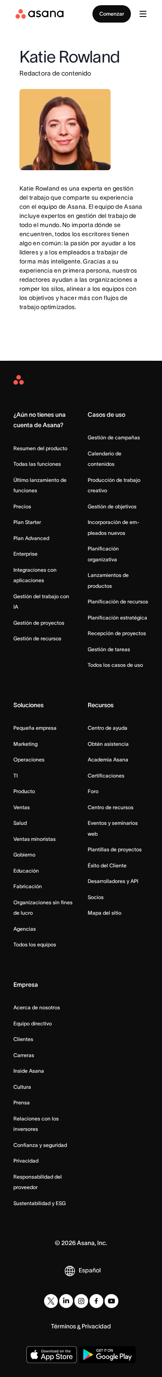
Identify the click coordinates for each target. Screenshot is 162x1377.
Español (90, 1270)
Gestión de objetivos (112, 506)
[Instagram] (81, 1301)
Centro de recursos (110, 807)
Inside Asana (28, 1071)
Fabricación (27, 886)
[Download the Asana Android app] (107, 1354)
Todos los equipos (34, 944)
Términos (63, 1326)
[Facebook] (96, 1301)
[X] (51, 1301)
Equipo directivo (32, 1023)
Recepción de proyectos (117, 633)
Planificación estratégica (117, 617)
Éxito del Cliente (107, 865)
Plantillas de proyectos (115, 849)
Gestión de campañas (114, 437)
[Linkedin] (66, 1301)
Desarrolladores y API (113, 881)
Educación (26, 870)
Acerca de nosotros (36, 1007)
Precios (22, 506)
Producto (24, 791)
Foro (93, 791)
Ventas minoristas (34, 839)
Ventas (21, 807)
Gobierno (24, 854)
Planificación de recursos (118, 601)
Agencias (24, 929)
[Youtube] (111, 1301)
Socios (96, 897)
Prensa (21, 1102)
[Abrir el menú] (143, 14)
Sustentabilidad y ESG (39, 1203)
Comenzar (111, 13)
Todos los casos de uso (115, 665)
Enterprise (25, 554)
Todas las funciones (37, 464)
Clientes (23, 1039)
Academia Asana (108, 759)
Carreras (23, 1055)
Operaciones (28, 759)
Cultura (22, 1087)
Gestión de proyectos (38, 623)
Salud (20, 823)
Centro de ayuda (107, 728)
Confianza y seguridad (40, 1145)
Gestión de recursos (37, 638)
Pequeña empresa (35, 728)
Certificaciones (106, 775)
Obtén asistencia (108, 744)
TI (15, 775)
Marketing (25, 744)
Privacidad (25, 1160)
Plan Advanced (31, 538)
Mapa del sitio (104, 913)
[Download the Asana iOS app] (51, 1354)
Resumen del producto (40, 448)
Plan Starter (27, 522)
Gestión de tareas (109, 649)
